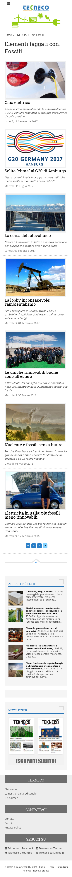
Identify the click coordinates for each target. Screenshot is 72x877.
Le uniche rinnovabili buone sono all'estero (31, 374)
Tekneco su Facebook (20, 848)
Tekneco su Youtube (19, 852)
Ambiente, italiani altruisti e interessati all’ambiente (41, 647)
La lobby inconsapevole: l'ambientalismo (27, 302)
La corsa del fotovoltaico (28, 235)
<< (28, 545)
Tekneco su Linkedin (51, 852)
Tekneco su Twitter (50, 848)
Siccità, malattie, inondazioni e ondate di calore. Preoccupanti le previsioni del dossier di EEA (44, 610)
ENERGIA (21, 35)
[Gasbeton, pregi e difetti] (15, 598)
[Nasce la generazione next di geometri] (15, 635)
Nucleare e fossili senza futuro (33, 445)
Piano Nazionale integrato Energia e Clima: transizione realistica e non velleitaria (44, 666)
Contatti (9, 818)
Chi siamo (11, 789)
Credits (9, 823)
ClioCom (8, 866)
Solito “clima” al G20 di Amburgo (35, 171)
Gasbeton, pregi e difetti (39, 591)
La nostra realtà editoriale (21, 793)
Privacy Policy (13, 827)
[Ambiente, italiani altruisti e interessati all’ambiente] (15, 652)
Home (8, 35)
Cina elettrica (17, 102)
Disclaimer (11, 798)
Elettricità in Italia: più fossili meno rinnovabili (32, 515)
